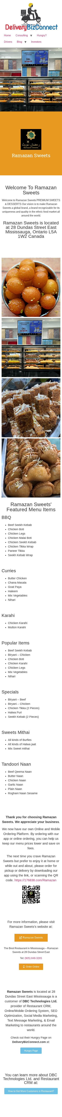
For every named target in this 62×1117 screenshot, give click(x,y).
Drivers (8, 41)
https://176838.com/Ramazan (35, 880)
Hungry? (42, 35)
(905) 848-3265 (33, 958)
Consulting (22, 35)
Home (7, 35)
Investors (36, 41)
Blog (19, 41)
